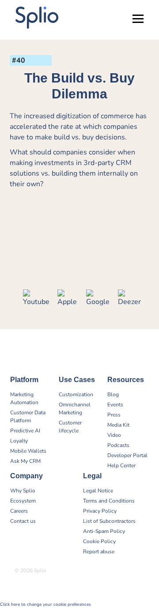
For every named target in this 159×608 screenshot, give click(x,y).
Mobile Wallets (28, 450)
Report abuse (98, 551)
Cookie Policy (99, 541)
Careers (19, 510)
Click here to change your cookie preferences (45, 604)
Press (114, 414)
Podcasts (118, 445)
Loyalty (19, 440)
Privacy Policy (100, 510)
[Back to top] (146, 573)
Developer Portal (127, 455)
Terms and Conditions (109, 500)
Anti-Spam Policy (104, 531)
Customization (76, 394)
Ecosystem (23, 500)
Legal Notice (98, 490)
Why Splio (22, 490)
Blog (113, 394)
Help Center (121, 465)
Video (114, 435)
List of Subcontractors (109, 521)
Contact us (23, 521)
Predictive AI (25, 430)
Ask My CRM (25, 461)
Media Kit (118, 424)
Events (115, 404)
